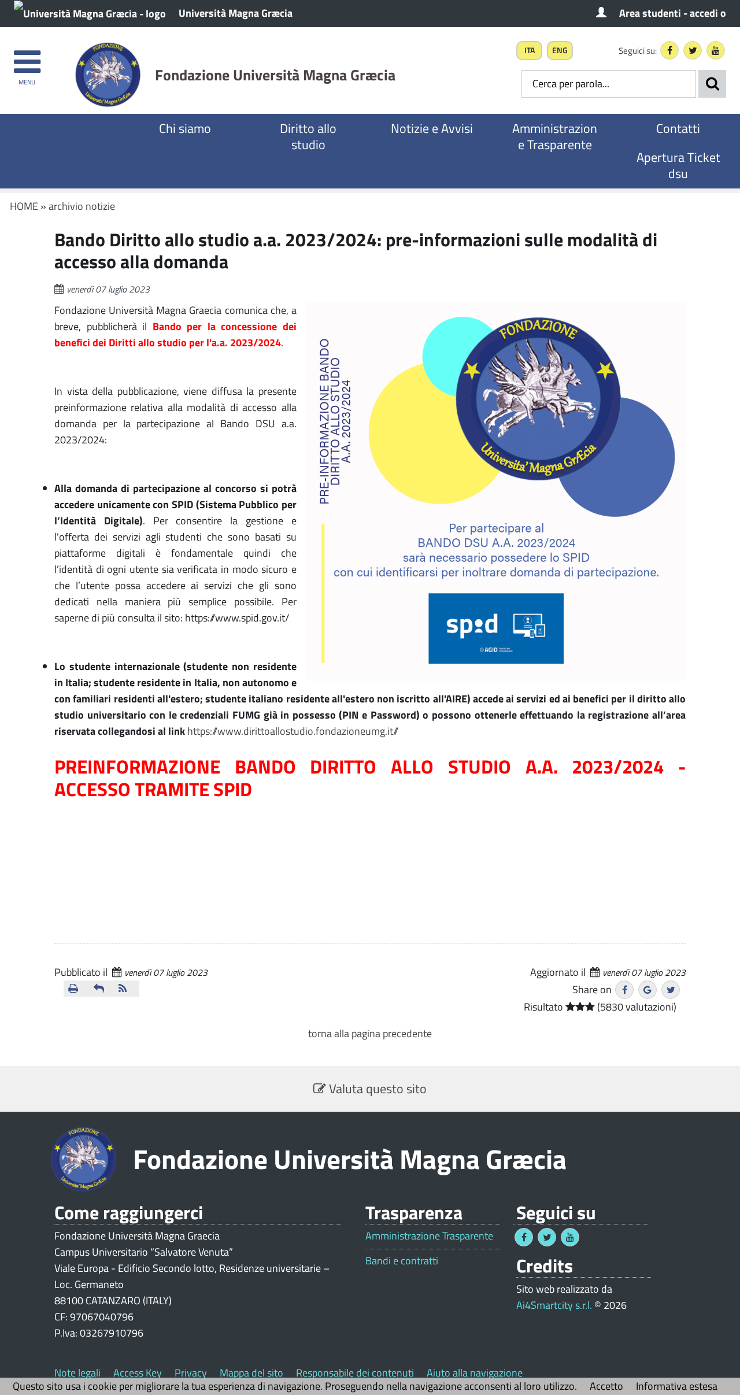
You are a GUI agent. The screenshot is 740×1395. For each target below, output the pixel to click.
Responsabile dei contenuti (355, 1373)
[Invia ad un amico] (101, 988)
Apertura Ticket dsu (678, 165)
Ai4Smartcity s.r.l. (554, 1305)
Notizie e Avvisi (432, 128)
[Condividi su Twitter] (670, 989)
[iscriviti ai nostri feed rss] (126, 988)
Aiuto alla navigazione (475, 1373)
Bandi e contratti (401, 1261)
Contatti (678, 128)
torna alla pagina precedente (370, 1033)
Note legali (77, 1373)
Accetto (606, 1386)
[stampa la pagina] (76, 988)
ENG (560, 50)
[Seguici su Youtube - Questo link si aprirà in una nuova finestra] (715, 50)
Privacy (191, 1373)
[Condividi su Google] (647, 989)
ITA (529, 50)
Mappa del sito (251, 1373)
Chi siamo (185, 128)
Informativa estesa (676, 1386)
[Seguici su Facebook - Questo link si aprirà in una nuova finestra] (669, 50)
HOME (24, 206)
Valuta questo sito (376, 1088)
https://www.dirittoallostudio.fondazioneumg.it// (292, 731)
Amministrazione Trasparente (554, 136)
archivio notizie (82, 206)
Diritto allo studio (308, 136)
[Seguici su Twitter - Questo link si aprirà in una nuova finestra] (692, 50)
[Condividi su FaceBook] (624, 989)
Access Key (137, 1373)
